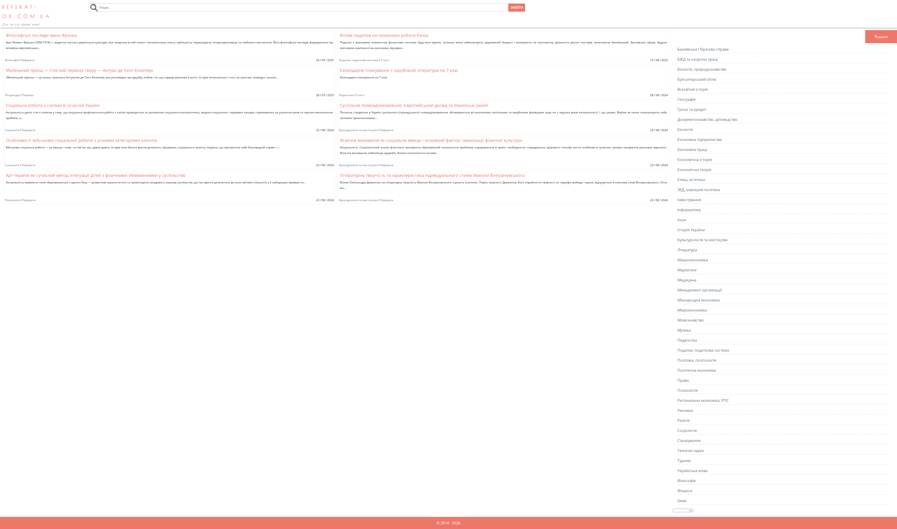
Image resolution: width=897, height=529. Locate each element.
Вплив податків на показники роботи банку (384, 35)
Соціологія (12, 130)
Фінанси (684, 490)
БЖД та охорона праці (697, 59)
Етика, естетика (691, 179)
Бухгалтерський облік (696, 79)
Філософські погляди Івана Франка (41, 35)
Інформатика (689, 209)
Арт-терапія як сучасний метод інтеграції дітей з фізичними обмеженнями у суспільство (96, 175)
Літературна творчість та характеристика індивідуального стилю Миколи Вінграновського (432, 175)
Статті (385, 60)
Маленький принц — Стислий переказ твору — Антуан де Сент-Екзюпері (79, 70)
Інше (681, 219)
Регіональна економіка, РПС (703, 400)
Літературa (12, 95)
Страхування (689, 440)
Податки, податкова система (358, 60)
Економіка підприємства (699, 139)
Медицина (686, 280)
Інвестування (689, 199)
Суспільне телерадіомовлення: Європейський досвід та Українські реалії (414, 105)
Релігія (683, 420)
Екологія (685, 129)
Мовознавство (690, 320)
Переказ (28, 95)
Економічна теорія (694, 169)
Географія (686, 99)
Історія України (691, 229)
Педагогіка (346, 95)
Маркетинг (687, 270)
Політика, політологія (696, 360)
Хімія (681, 500)
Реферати (28, 60)
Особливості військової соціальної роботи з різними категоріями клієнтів (81, 140)
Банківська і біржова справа (703, 49)
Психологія (12, 200)
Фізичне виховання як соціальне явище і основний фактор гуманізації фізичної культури (431, 140)
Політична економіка (696, 370)
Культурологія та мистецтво (358, 130)
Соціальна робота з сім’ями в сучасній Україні (53, 105)
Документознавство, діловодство (707, 119)
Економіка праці (692, 149)
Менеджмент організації (699, 290)
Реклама (685, 410)
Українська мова (692, 470)
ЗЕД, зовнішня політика (698, 189)
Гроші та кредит (691, 109)
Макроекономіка (692, 260)
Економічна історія (694, 159)
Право (683, 380)
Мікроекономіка (692, 310)
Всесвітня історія (692, 89)
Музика (684, 330)
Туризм (684, 460)
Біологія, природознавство (701, 69)
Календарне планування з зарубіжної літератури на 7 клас (399, 70)
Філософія (12, 60)
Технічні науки (690, 450)
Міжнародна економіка (698, 300)
